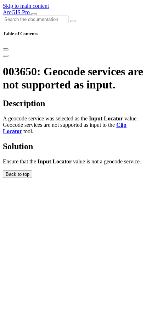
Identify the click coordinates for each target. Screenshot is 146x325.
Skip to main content (26, 6)
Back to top (17, 174)
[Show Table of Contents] (6, 56)
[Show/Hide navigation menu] (34, 14)
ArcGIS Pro (17, 12)
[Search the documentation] (72, 21)
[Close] (6, 49)
